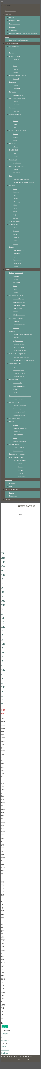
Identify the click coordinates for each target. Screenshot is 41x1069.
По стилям (8, 480)
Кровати (16, 337)
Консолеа (16, 192)
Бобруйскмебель (14, 56)
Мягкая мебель (17, 308)
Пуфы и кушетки (18, 341)
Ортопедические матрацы (21, 179)
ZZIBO (15, 156)
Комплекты (16, 431)
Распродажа (13, 496)
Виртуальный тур (14, 20)
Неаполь (15, 137)
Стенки (15, 311)
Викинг (15, 101)
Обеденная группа (15, 363)
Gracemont (16, 172)
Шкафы (15, 292)
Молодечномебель (15, 114)
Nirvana (20, 1060)
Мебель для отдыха (19, 305)
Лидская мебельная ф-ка (17, 98)
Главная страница (10, 11)
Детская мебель (14, 402)
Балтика (15, 50)
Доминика (16, 59)
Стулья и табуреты (19, 373)
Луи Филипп (17, 163)
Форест (15, 218)
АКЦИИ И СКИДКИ (11, 489)
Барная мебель (13, 379)
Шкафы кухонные (18, 376)
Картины (20, 470)
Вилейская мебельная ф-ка (17, 75)
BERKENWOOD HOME (16, 166)
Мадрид (15, 198)
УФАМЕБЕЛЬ (13, 150)
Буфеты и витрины (18, 386)
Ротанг (11, 422)
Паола (15, 66)
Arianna (15, 169)
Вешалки (16, 276)
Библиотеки (16, 321)
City (10, 176)
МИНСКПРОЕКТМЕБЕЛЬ (17, 130)
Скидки (11, 493)
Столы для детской (19, 409)
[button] (6, 6)
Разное (11, 247)
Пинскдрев (12, 143)
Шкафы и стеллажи (19, 315)
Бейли (15, 189)
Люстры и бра (22, 476)
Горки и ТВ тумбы (18, 299)
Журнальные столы (19, 302)
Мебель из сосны (14, 46)
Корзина (7, 499)
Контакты (12, 27)
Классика (12, 483)
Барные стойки (17, 383)
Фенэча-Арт (13, 160)
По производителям (11, 43)
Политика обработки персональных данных (23, 33)
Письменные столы (19, 324)
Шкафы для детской (19, 415)
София (15, 215)
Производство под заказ (17, 454)
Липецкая (12, 108)
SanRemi (12, 185)
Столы (15, 438)
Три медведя (17, 263)
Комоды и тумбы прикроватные (22, 334)
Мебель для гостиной (16, 295)
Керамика (20, 473)
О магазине (13, 30)
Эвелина (15, 72)
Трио (15, 127)
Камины (20, 467)
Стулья (15, 389)
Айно (15, 227)
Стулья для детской (19, 412)
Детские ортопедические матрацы (23, 182)
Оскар (15, 124)
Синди (15, 208)
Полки (15, 286)
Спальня (12, 331)
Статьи (7, 37)
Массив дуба (17, 253)
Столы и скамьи (18, 451)
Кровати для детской (19, 405)
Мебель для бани (14, 418)
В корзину (4, 1026)
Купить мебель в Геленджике (18, 40)
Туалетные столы (18, 347)
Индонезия (12, 92)
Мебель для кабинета (15, 318)
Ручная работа (17, 260)
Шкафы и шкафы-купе (19, 350)
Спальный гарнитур (19, 344)
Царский (16, 266)
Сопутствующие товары (16, 457)
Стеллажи (16, 328)
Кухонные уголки (18, 367)
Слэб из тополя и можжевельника (20, 396)
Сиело (15, 211)
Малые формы (17, 202)
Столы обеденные (18, 370)
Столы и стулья (17, 399)
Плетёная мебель (18, 95)
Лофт (11, 486)
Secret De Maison (14, 221)
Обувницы (16, 282)
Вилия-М (16, 79)
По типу (7, 270)
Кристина (16, 111)
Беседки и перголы (18, 447)
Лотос (15, 63)
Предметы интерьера (19, 441)
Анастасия (16, 88)
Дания (15, 240)
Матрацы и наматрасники (17, 354)
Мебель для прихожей (16, 273)
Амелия (15, 85)
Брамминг (16, 231)
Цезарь (15, 69)
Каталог (11, 17)
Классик (15, 244)
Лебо (15, 195)
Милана (15, 147)
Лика (14, 117)
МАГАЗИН (8, 14)
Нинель (15, 121)
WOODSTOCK (14, 224)
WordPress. (28, 1060)
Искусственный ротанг (20, 428)
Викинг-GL (16, 104)
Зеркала (15, 279)
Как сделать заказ (14, 24)
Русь (14, 256)
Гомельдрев (13, 82)
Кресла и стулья (18, 434)
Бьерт (15, 234)
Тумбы (15, 289)
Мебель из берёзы (18, 250)
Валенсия (16, 237)
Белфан (11, 53)
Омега (15, 140)
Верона (15, 134)
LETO (15, 153)
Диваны (15, 425)
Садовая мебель (14, 444)
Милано (15, 205)
